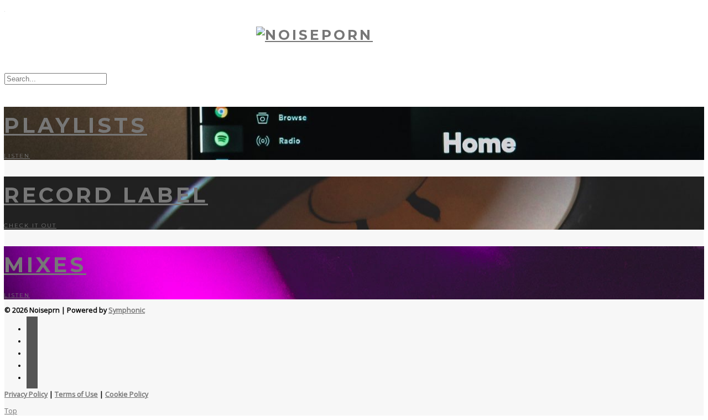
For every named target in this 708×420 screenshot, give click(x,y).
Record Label (106, 195)
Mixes (45, 265)
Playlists (75, 125)
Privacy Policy (26, 394)
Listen (17, 155)
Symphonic (126, 310)
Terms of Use (76, 394)
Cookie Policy (126, 394)
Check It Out (30, 225)
